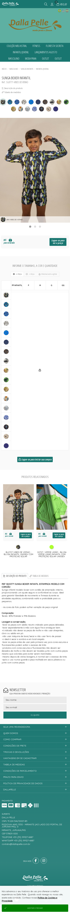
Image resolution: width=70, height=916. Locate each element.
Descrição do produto (16, 575)
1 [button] (30, 226)
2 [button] (35, 226)
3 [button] (40, 226)
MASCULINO (13, 68)
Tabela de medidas (41, 575)
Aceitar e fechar (35, 908)
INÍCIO (4, 68)
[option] (35, 170)
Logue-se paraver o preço (57, 241)
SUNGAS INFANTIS (27, 68)
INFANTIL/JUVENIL (42, 68)
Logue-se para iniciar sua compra (36, 459)
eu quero (35, 715)
